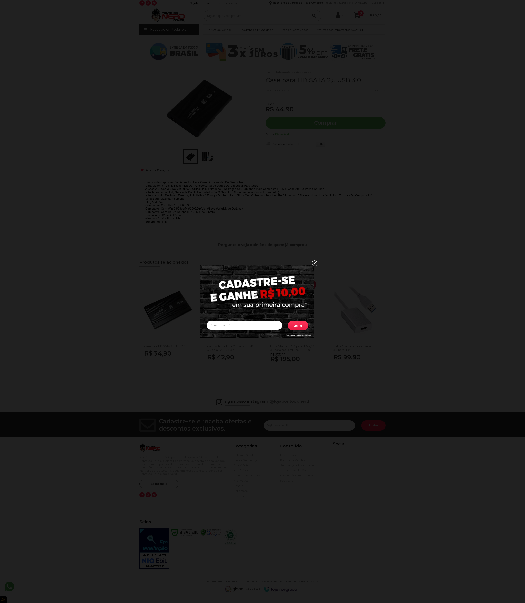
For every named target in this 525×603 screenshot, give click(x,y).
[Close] (314, 263)
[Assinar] (298, 325)
